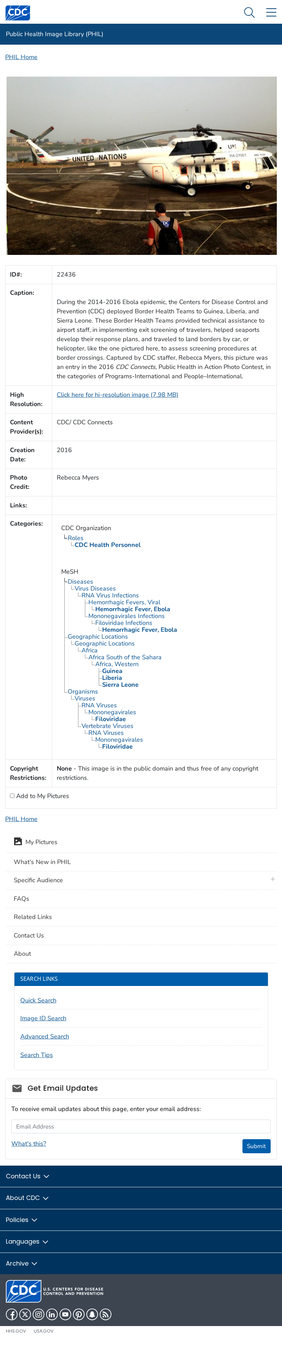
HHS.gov (16, 1331)
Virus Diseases (95, 588)
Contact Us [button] (24, 1176)
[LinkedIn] (52, 1314)
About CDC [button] (24, 1197)
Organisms (83, 691)
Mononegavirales (112, 712)
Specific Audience (38, 880)
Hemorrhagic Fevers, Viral (124, 602)
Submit (256, 1146)
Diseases (80, 581)
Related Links (33, 917)
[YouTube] (65, 1314)
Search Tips (36, 1055)
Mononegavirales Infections (126, 616)
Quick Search (38, 1000)
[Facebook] (12, 1314)
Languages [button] (23, 1241)
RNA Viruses (99, 705)
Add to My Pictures (41, 796)
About (22, 954)
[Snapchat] (92, 1314)
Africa (90, 650)
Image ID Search (43, 1018)
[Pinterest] (79, 1314)
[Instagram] (38, 1314)
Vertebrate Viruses (107, 726)
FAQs (21, 899)
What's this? (28, 1144)
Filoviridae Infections (123, 623)
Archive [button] (18, 1263)
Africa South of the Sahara (125, 657)
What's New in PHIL (42, 862)
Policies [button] (18, 1219)
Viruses (85, 698)
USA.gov (44, 1331)
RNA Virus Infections (110, 595)
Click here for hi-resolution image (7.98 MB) (117, 395)
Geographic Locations (98, 636)
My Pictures (39, 842)
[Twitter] (25, 1314)
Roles (76, 538)
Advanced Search (44, 1036)
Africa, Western (117, 664)
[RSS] (105, 1314)
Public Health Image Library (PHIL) (55, 34)
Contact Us (29, 935)
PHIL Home (21, 57)
